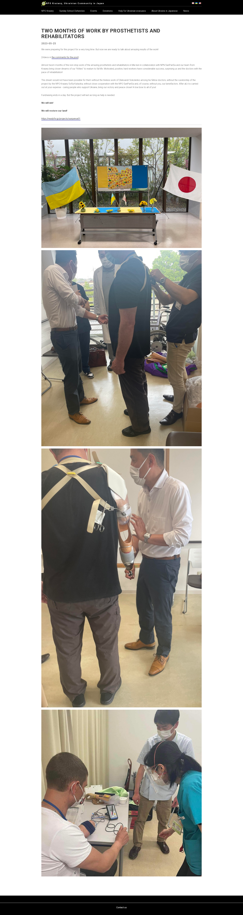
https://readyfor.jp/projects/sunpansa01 (60, 118)
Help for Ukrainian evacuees (132, 11)
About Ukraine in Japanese (164, 11)
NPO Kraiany (47, 11)
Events (93, 11)
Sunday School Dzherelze (72, 11)
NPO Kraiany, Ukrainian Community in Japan (75, 3)
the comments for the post (65, 57)
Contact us (121, 907)
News (186, 11)
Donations (108, 11)
